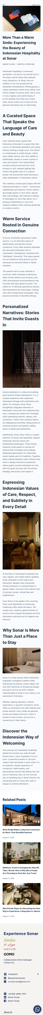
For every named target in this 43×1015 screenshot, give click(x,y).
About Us (8, 1012)
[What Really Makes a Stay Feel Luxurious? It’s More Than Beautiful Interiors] (21, 815)
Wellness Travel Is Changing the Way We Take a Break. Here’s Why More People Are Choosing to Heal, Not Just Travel (21, 870)
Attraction (29, 64)
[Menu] (4, 5)
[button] (20, 974)
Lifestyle (20, 64)
